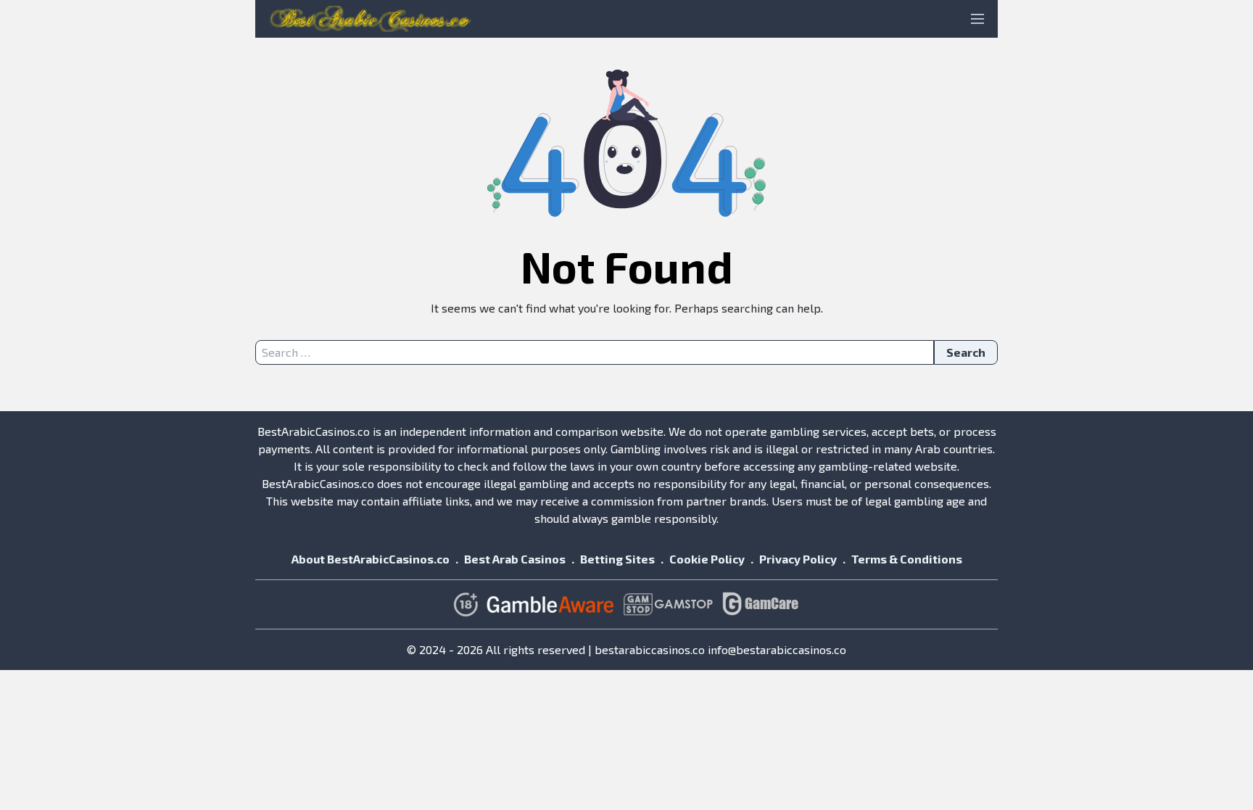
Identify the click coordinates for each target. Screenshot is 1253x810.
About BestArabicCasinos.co (370, 559)
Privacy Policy (798, 559)
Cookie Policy (707, 559)
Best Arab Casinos (515, 559)
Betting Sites (617, 559)
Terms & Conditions (906, 559)
